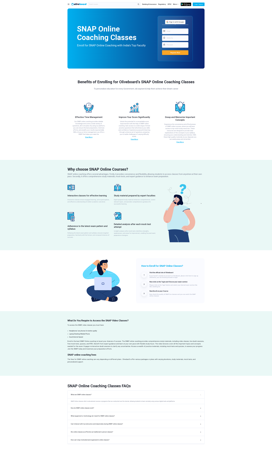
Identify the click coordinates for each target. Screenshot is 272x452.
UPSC (169, 4)
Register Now (175, 52)
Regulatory (162, 4)
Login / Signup (198, 4)
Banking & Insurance (149, 4)
